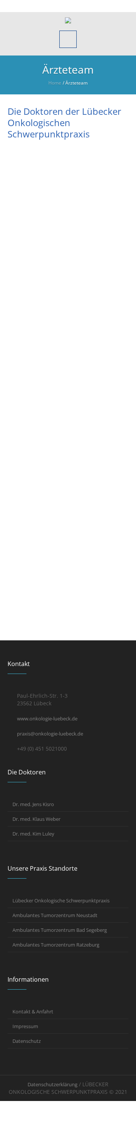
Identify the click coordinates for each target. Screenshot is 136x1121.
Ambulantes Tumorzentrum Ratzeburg (55, 944)
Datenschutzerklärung (52, 1084)
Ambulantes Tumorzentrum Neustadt (54, 915)
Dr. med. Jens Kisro (33, 804)
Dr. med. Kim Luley (33, 833)
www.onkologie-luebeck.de (47, 718)
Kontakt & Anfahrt (32, 1011)
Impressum (25, 1026)
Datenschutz (26, 1041)
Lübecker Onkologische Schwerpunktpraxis (61, 900)
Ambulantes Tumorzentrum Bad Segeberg (59, 930)
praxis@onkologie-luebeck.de (50, 733)
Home (54, 83)
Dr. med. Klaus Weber (36, 819)
